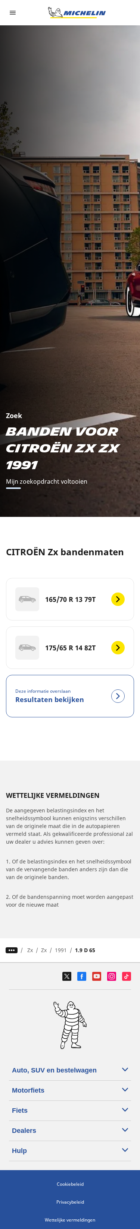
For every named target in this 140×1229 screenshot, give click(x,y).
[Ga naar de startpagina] (77, 12)
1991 (61, 950)
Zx (30, 950)
